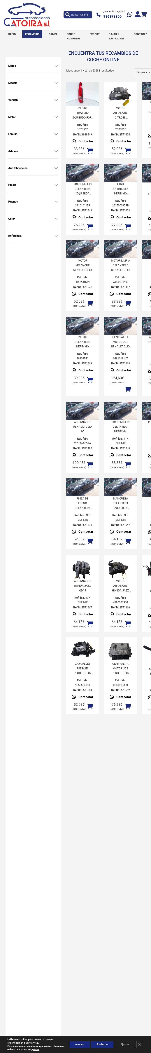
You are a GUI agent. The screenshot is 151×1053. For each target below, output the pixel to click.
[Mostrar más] (56, 66)
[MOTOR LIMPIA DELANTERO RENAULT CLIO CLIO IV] (120, 249)
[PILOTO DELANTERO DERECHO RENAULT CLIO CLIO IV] (82, 326)
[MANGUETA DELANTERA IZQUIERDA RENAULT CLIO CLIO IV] (120, 487)
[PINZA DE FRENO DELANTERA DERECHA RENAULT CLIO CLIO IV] (82, 487)
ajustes (35, 1049)
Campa (53, 34)
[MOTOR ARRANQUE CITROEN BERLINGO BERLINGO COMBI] (120, 94)
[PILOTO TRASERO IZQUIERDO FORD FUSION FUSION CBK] (82, 94)
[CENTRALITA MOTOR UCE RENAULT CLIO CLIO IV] (120, 326)
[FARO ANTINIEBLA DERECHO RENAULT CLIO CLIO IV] (120, 173)
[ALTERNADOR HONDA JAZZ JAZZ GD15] (82, 567)
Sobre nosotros (73, 36)
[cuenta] (138, 14)
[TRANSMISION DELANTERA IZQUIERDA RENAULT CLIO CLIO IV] (82, 173)
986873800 (112, 16)
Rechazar (102, 1044)
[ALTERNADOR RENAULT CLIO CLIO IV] (82, 411)
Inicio (12, 34)
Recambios (32, 34)
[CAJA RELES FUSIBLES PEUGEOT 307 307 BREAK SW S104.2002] (82, 649)
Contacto (140, 34)
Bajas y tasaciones (116, 36)
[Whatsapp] (129, 14)
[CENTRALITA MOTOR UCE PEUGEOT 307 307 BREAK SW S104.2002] (120, 649)
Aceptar (79, 1044)
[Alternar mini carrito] (144, 14)
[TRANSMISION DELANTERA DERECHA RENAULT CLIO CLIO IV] (120, 411)
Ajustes (124, 1044)
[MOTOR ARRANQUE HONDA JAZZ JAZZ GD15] (120, 567)
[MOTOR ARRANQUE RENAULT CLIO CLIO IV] (82, 249)
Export (95, 34)
